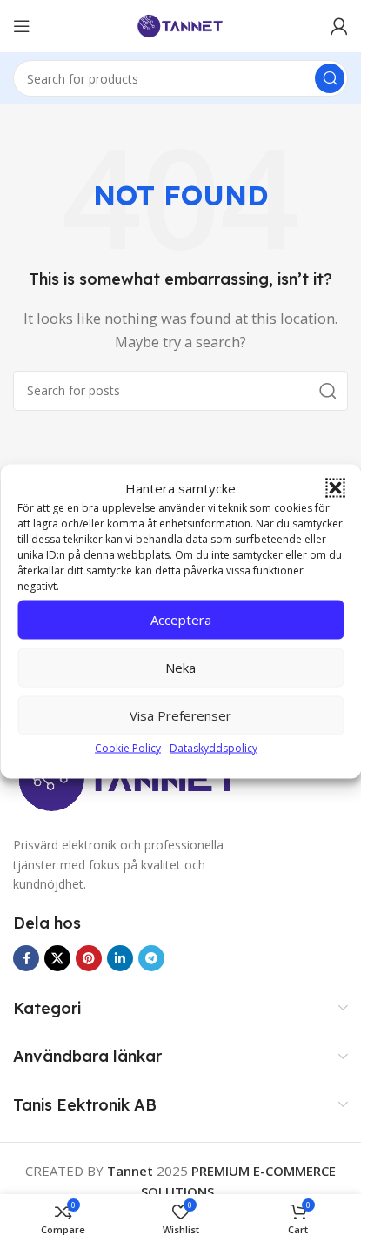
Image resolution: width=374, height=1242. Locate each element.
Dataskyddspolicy (213, 747)
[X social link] (57, 958)
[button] (335, 487)
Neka (180, 667)
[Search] (329, 78)
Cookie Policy (128, 747)
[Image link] (128, 780)
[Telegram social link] (151, 958)
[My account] (339, 26)
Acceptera (180, 619)
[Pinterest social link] (89, 958)
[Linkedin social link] (120, 958)
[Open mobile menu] (21, 26)
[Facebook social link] (26, 958)
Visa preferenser (180, 715)
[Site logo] (181, 24)
